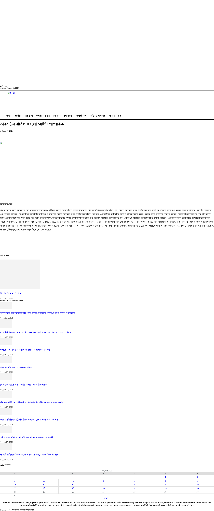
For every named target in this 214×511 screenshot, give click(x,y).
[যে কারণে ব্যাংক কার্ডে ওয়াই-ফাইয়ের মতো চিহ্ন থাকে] (6, 380)
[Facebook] (4, 134)
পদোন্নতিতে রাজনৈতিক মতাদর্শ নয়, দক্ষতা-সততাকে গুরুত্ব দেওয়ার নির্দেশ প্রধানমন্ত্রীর (37, 313)
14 (134, 485)
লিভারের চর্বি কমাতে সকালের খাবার (16, 367)
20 (103, 488)
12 (73, 485)
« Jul (106, 498)
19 (73, 488)
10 (15, 485)
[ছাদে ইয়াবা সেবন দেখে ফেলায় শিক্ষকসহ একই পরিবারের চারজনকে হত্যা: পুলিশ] (6, 327)
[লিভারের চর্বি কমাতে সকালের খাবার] (6, 362)
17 (14, 488)
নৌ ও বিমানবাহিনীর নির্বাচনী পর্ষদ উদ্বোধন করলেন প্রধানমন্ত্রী (26, 437)
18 (44, 488)
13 (104, 485)
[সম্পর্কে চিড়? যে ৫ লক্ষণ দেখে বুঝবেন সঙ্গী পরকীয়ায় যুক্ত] (6, 345)
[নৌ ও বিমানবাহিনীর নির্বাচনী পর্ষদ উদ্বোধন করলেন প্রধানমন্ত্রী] (6, 432)
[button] (119, 116)
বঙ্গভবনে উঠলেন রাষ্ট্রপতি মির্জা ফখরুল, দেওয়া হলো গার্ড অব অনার (29, 420)
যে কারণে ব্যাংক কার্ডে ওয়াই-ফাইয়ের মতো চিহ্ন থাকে (23, 385)
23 (197, 488)
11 (44, 485)
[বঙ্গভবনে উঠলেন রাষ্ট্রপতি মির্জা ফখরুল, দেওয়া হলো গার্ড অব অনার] (6, 415)
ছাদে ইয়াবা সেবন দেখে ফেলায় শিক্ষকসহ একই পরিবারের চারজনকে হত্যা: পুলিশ (35, 332)
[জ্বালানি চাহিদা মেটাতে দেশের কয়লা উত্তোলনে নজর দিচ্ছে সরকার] (6, 450)
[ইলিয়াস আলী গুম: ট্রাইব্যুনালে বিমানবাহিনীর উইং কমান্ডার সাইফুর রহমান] (6, 397)
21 (134, 488)
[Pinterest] (22, 134)
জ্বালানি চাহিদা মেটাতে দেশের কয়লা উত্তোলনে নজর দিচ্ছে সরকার (29, 455)
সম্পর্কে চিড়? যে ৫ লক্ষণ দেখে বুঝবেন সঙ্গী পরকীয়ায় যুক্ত (25, 350)
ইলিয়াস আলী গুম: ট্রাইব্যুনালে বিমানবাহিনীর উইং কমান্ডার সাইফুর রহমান (31, 402)
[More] (40, 134)
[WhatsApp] (31, 134)
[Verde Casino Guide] (20, 288)
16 (198, 485)
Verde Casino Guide (10, 293)
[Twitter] (13, 134)
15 (165, 485)
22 (165, 488)
